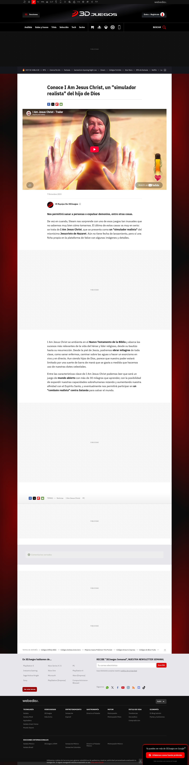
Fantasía (67, 70)
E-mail (61, 104)
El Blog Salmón (155, 713)
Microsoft (52, 675)
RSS (133, 687)
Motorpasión (112, 713)
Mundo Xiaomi (28, 728)
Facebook (48, 104)
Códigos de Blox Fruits (147, 650)
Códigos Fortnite (115, 70)
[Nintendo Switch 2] (112, 27)
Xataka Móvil (28, 717)
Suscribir (161, 665)
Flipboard (56, 104)
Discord (139, 687)
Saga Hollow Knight (31, 675)
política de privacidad (129, 671)
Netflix (154, 70)
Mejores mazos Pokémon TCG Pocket (99, 650)
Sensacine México (72, 744)
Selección (64, 27)
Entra (146, 14)
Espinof (68, 717)
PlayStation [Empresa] (57, 680)
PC (84, 498)
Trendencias (133, 713)
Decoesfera (133, 717)
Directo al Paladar (93, 713)
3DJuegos (94, 14)
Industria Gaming (30, 670)
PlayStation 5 (28, 666)
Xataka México (28, 744)
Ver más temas (29, 689)
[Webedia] (30, 700)
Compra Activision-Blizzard (80, 681)
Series (82, 27)
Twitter (52, 104)
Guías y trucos (41, 27)
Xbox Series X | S (54, 666)
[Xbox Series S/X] (106, 27)
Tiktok (144, 687)
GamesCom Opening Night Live (85, 70)
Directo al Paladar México (93, 745)
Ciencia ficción (55, 70)
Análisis (28, 27)
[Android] (119, 27)
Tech (74, 27)
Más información (97, 762)
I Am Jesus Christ (73, 498)
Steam (102, 70)
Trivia (53, 27)
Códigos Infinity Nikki (49, 650)
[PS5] (99, 27)
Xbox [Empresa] (79, 675)
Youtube (123, 687)
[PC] (92, 27)
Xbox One (52, 670)
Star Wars (128, 70)
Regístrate (155, 14)
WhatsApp (107, 687)
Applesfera (27, 720)
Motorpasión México (115, 744)
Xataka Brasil (28, 747)
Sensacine (69, 713)
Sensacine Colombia (72, 747)
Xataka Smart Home (30, 724)
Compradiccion (134, 720)
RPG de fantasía (142, 70)
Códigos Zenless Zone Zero (71, 650)
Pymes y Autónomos (157, 717)
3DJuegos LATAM (50, 744)
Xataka (26, 713)
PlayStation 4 (78, 670)
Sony (25, 680)
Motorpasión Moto (114, 717)
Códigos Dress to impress (126, 650)
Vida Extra (48, 717)
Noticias (60, 498)
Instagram (128, 687)
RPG (44, 70)
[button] (68, 203)
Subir (159, 701)
